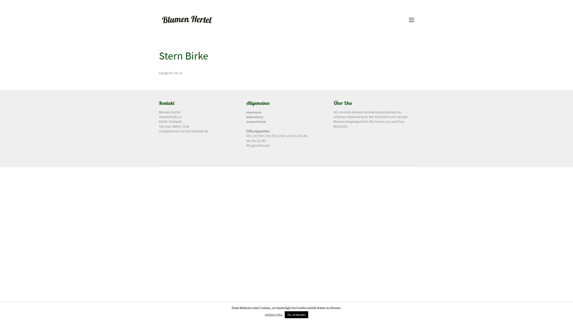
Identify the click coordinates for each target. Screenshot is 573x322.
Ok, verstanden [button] (296, 315)
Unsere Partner (256, 122)
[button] (411, 20)
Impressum (253, 112)
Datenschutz (254, 117)
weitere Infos (273, 314)
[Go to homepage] (187, 20)
